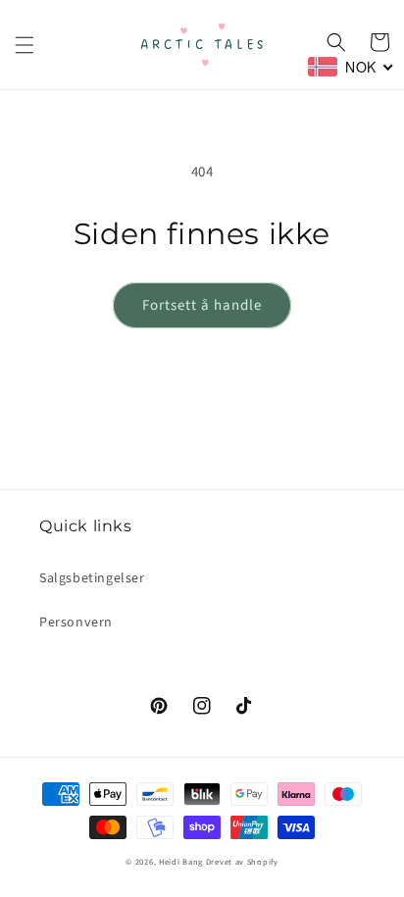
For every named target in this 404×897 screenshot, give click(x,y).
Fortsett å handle (202, 305)
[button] (24, 45)
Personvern (76, 622)
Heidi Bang (181, 862)
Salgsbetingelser (92, 578)
